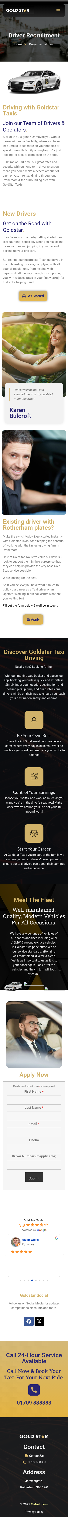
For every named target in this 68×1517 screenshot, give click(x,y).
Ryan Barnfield (31, 1239)
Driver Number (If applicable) (34, 1156)
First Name (34, 1091)
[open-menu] (57, 10)
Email (34, 1124)
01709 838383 (34, 1403)
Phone (34, 1140)
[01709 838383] (34, 1390)
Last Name (34, 1107)
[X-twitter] (39, 1321)
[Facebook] (29, 1321)
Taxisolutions (39, 1504)
